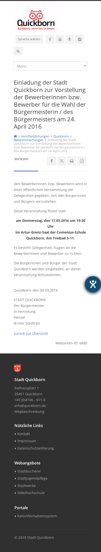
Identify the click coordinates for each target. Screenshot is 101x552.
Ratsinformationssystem (37, 516)
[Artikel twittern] (61, 161)
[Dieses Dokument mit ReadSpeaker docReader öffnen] (81, 161)
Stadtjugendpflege (32, 478)
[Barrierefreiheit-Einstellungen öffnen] (93, 284)
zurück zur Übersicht (31, 333)
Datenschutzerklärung (35, 448)
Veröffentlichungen (35, 136)
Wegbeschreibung (29, 411)
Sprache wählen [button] (29, 39)
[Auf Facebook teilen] (51, 161)
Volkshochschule (31, 492)
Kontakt (23, 433)
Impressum (26, 441)
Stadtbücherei (29, 471)
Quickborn (61, 136)
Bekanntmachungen (28, 140)
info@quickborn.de (30, 405)
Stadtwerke (26, 485)
